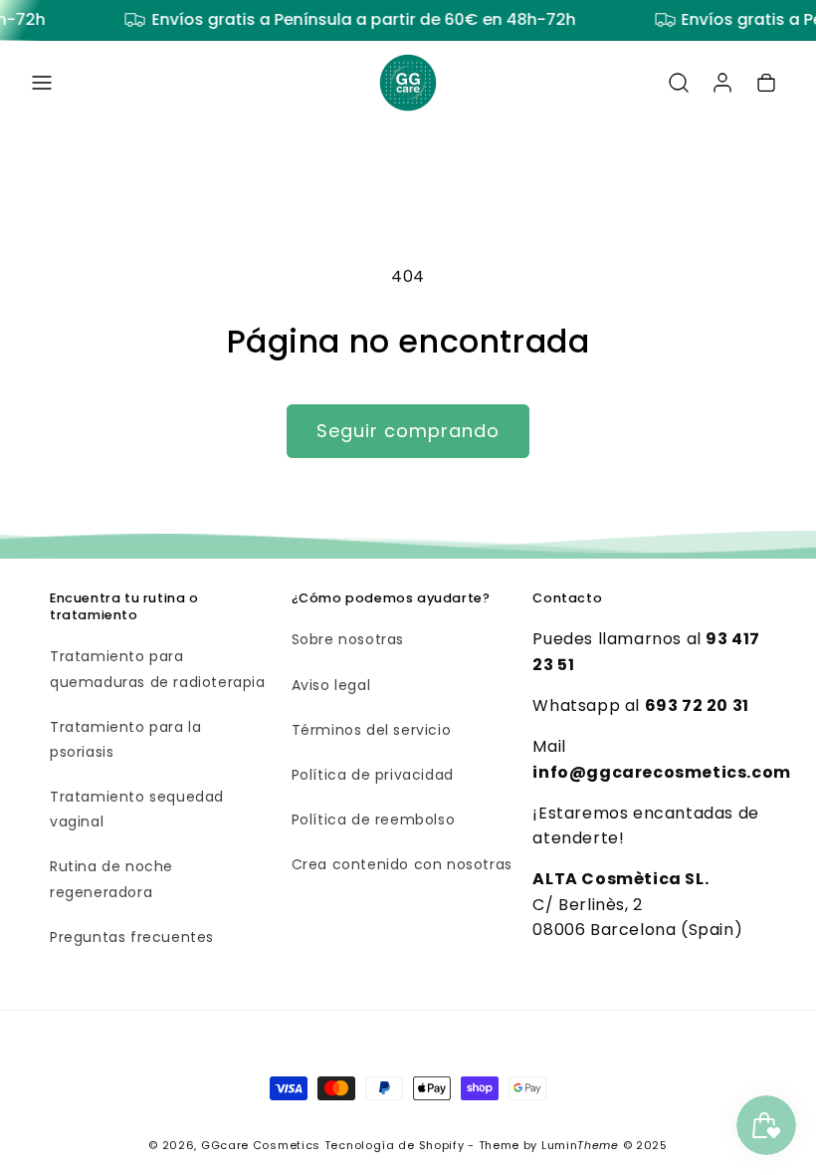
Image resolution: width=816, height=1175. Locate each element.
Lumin (580, 1145)
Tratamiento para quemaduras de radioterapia (158, 668)
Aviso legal (331, 685)
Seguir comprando (408, 430)
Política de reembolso (374, 819)
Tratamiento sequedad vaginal (137, 809)
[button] (42, 83)
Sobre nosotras (348, 639)
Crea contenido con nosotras (402, 864)
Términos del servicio (372, 730)
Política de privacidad (373, 775)
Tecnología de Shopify (394, 1145)
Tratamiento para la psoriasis (125, 739)
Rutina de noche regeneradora (111, 878)
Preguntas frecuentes (132, 937)
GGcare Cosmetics (260, 1145)
